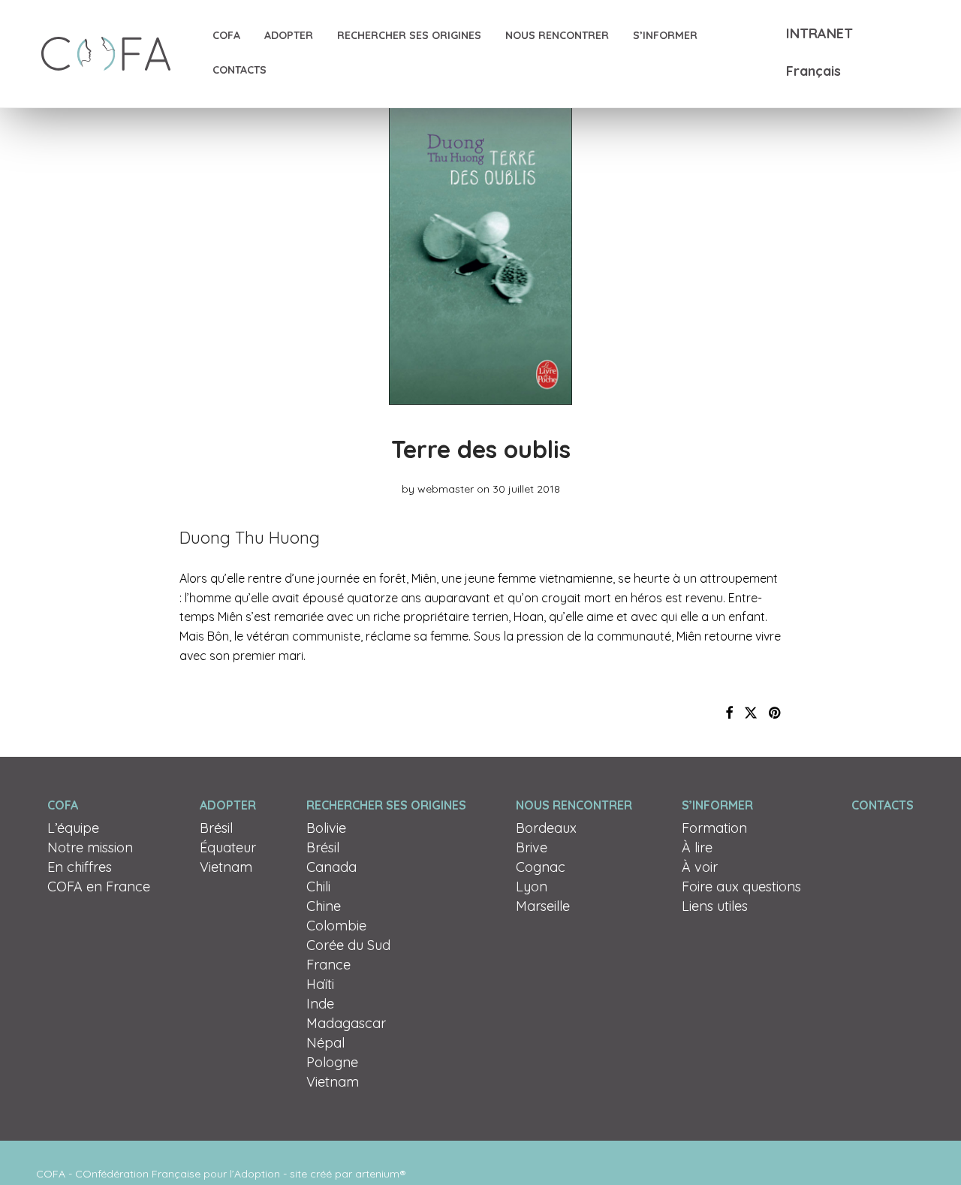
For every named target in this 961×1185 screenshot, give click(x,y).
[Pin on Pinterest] (775, 713)
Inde (320, 1003)
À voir (700, 867)
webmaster (445, 489)
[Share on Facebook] (729, 713)
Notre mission (90, 847)
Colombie (336, 925)
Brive (531, 847)
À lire (697, 847)
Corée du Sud (348, 945)
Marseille (543, 906)
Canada (331, 867)
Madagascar (346, 1023)
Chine (323, 906)
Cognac (540, 867)
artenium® (380, 1173)
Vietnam (226, 867)
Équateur (228, 847)
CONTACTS (239, 70)
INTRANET (819, 33)
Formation (714, 828)
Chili (318, 886)
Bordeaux (546, 828)
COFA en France (98, 886)
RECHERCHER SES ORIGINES (409, 35)
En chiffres (79, 867)
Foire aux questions (741, 886)
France (328, 964)
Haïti (320, 984)
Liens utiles (715, 906)
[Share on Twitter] (751, 713)
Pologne (332, 1062)
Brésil (216, 828)
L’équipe (73, 828)
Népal (325, 1042)
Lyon (531, 886)
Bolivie (326, 828)
